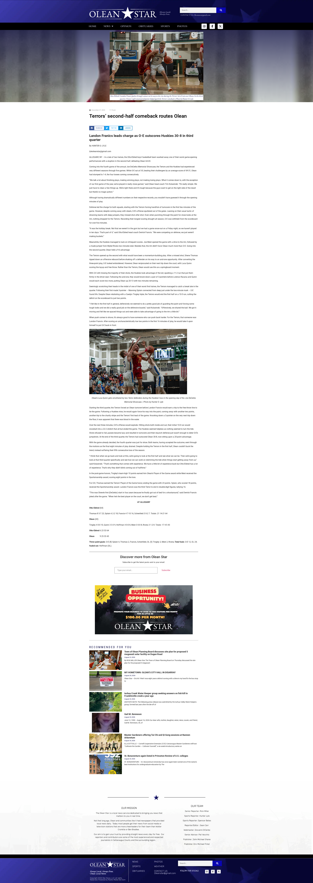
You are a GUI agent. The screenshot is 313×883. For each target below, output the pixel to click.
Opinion (126, 26)
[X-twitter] (220, 26)
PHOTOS (158, 861)
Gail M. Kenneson (133, 714)
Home (92, 26)
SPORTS (136, 866)
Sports (165, 26)
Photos (182, 26)
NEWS (135, 861)
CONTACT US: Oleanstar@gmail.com (165, 872)
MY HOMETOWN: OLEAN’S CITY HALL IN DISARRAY (150, 672)
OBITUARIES (138, 871)
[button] (96, 128)
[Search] (221, 10)
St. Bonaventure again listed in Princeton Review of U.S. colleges (156, 756)
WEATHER (159, 866)
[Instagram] (204, 26)
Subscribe (166, 570)
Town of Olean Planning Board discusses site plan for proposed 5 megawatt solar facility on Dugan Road (156, 653)
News (107, 26)
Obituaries (146, 26)
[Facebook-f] (212, 26)
